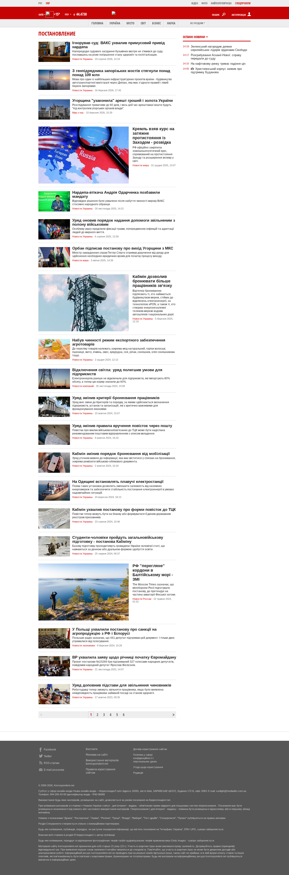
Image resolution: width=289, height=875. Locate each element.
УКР (48, 3)
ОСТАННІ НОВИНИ (194, 37)
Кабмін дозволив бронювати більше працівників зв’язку (152, 281)
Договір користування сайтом (150, 749)
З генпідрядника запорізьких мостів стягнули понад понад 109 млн (121, 73)
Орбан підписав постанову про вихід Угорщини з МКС (122, 248)
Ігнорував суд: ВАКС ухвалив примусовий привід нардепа (118, 45)
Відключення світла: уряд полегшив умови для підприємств (117, 372)
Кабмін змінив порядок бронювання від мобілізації (121, 454)
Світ (143, 23)
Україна (115, 23)
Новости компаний (83, 386)
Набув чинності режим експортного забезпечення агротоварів (118, 342)
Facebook (50, 749)
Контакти (92, 749)
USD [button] (67, 14)
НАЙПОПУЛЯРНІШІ (221, 3)
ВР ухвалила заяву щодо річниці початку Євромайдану (124, 657)
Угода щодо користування (148, 767)
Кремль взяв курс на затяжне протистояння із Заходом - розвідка (153, 136)
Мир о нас (78, 112)
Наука (171, 23)
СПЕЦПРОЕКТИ (243, 3)
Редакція (138, 772)
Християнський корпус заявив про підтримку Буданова (216, 70)
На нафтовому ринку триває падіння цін (218, 63)
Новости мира (141, 165)
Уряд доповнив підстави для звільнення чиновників (121, 685)
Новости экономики (83, 645)
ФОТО (204, 3)
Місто (130, 23)
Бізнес (156, 23)
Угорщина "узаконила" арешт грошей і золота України (122, 100)
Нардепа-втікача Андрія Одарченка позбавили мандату (116, 194)
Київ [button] (41, 14)
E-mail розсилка (54, 769)
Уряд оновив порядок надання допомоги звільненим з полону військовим (123, 222)
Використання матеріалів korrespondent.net (102, 762)
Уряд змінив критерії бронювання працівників (115, 398)
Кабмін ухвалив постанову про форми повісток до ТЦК (124, 509)
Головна (97, 23)
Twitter (48, 756)
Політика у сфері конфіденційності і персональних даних (145, 758)
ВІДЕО (194, 3)
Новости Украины (82, 59)
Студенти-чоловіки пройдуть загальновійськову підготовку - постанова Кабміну (117, 539)
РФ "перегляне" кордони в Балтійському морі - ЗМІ (153, 573)
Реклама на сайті (97, 754)
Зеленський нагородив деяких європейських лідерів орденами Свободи (219, 48)
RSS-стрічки (51, 763)
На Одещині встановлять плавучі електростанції (117, 482)
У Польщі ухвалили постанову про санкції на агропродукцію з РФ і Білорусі (114, 631)
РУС (40, 3)
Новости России (142, 599)
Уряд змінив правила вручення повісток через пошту (122, 426)
